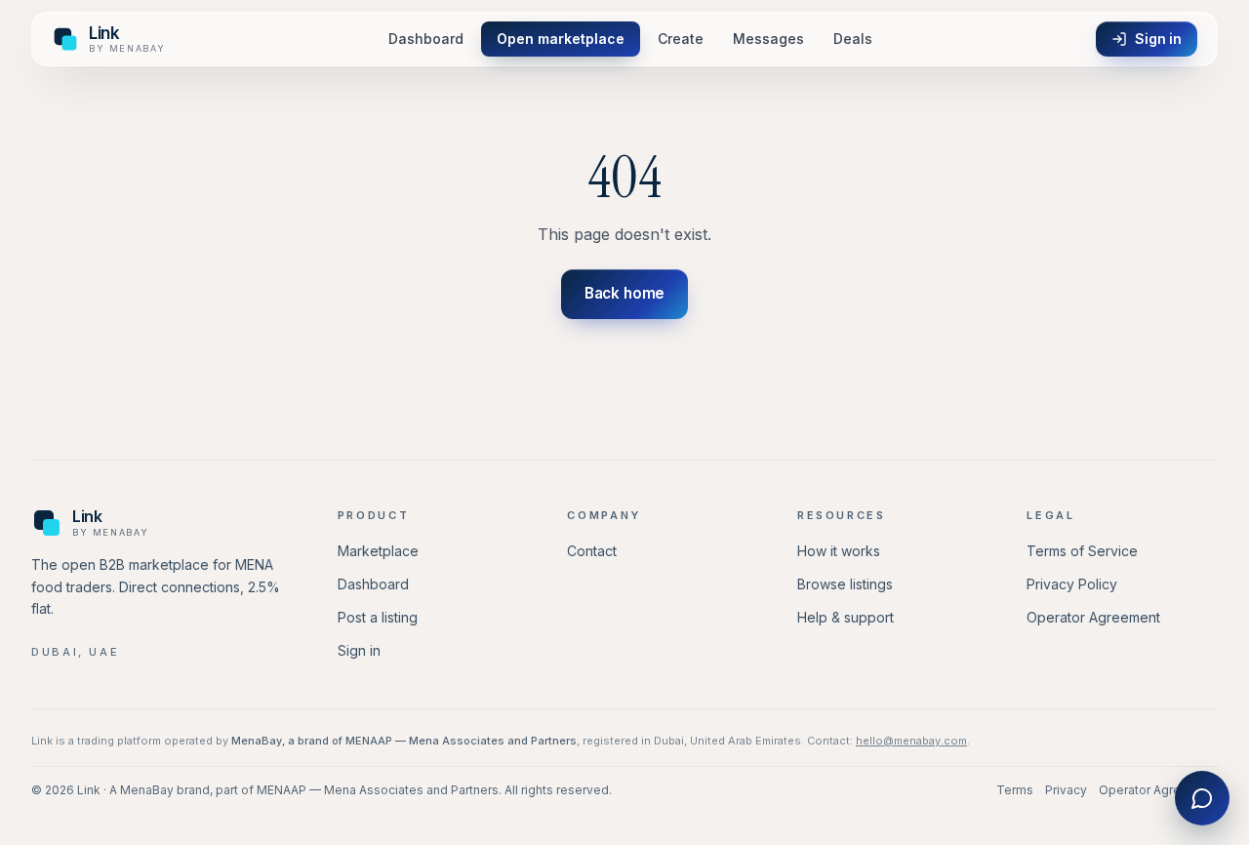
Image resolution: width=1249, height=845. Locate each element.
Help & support (845, 617)
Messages (768, 38)
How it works (838, 551)
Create (681, 38)
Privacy (1066, 790)
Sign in (1158, 38)
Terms (1014, 790)
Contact (592, 551)
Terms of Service (1082, 551)
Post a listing (378, 617)
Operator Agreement (1093, 617)
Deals (852, 38)
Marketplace (378, 551)
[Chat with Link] (1202, 798)
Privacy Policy (1072, 584)
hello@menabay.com (911, 740)
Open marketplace (560, 38)
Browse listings (845, 584)
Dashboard (425, 38)
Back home (624, 293)
